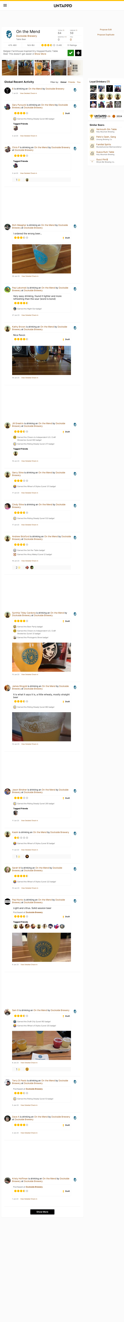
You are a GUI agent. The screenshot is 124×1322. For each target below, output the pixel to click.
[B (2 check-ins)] (109, 89)
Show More (40, 54)
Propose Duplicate (105, 34)
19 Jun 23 (15, 378)
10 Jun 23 (15, 888)
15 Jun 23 (15, 674)
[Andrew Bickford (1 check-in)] (101, 97)
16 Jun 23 (15, 561)
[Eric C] (32, 567)
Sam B (15, 1010)
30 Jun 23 (15, 276)
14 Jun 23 (15, 744)
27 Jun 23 (15, 315)
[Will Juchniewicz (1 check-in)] (117, 97)
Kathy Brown (19, 326)
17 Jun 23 (15, 493)
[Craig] (27, 179)
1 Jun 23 (15, 1199)
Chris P (15, 147)
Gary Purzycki (19, 105)
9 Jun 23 (15, 964)
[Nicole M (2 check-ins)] (117, 89)
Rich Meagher (19, 225)
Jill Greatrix (18, 423)
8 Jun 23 (15, 1063)
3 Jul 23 (15, 136)
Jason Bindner (19, 789)
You (78, 82)
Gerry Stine (18, 472)
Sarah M (16, 868)
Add (78, 53)
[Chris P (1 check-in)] (109, 105)
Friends (71, 82)
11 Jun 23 (15, 820)
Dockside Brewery (26, 35)
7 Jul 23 (15, 93)
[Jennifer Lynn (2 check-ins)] (101, 89)
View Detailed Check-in (28, 93)
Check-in (71, 53)
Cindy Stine (18, 504)
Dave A (15, 1116)
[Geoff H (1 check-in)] (93, 97)
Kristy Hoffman (20, 1178)
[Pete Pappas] (27, 1069)
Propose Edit (106, 29)
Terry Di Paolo (19, 1080)
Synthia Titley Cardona (24, 613)
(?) (109, 116)
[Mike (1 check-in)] (93, 105)
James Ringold (19, 686)
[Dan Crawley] (27, 856)
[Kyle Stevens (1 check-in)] (117, 105)
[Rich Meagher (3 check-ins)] (93, 89)
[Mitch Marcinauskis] (27, 567)
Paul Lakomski (19, 287)
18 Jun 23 (15, 461)
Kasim (15, 832)
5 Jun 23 (15, 1105)
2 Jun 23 (15, 1133)
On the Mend (35, 88)
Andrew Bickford (20, 536)
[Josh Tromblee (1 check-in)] (109, 97)
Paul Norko (17, 899)
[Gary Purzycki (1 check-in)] (101, 105)
